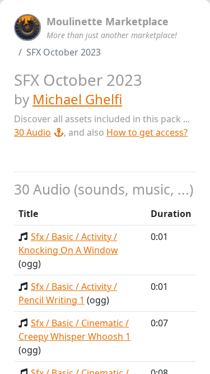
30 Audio (32, 132)
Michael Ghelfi (77, 99)
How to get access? (147, 132)
